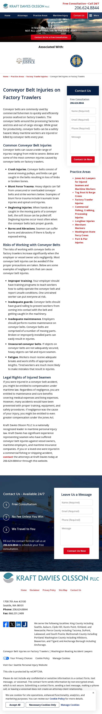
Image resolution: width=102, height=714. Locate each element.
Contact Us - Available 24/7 (24, 494)
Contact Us (79, 15)
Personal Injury (30, 664)
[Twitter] (12, 624)
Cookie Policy (42, 658)
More (96, 15)
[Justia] (24, 624)
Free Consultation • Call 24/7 (81, 3)
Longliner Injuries (85, 221)
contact (8, 457)
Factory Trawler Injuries (37, 76)
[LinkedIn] (18, 624)
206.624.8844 (87, 7)
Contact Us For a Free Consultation (51, 37)
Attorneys (23, 15)
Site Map (63, 590)
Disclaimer (35, 590)
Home (7, 15)
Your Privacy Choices (21, 658)
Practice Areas (40, 15)
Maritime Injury (60, 15)
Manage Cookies (61, 658)
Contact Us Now (83, 159)
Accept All (14, 704)
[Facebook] (6, 624)
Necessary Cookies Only (42, 704)
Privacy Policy (49, 590)
